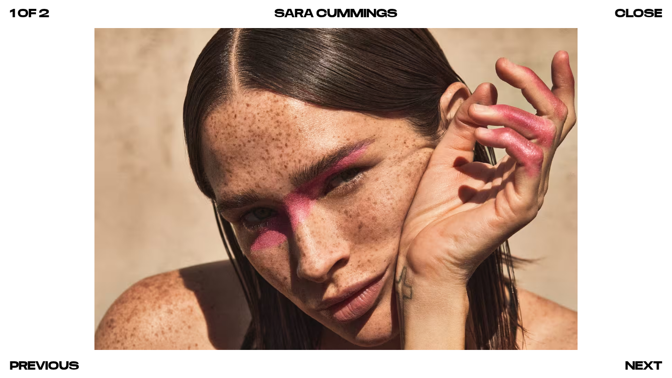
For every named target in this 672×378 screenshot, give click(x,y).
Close (638, 12)
